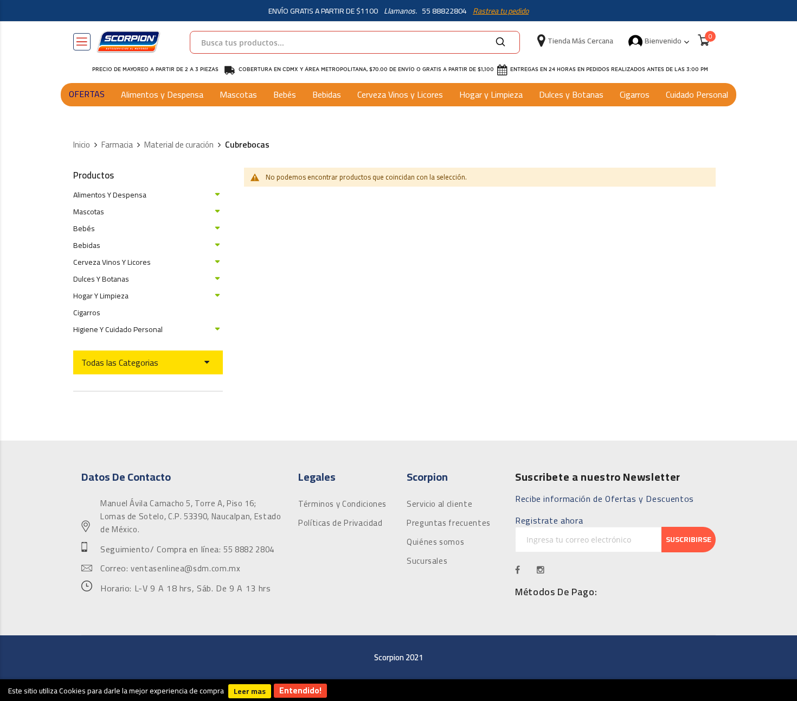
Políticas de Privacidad (340, 523)
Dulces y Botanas (571, 94)
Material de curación (179, 145)
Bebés (284, 94)
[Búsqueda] (500, 42)
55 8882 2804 (248, 549)
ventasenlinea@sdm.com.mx (185, 568)
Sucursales (427, 561)
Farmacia (117, 145)
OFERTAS (87, 94)
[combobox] (354, 42)
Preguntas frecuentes (449, 523)
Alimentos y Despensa (162, 94)
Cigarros (635, 94)
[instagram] (541, 570)
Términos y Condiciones (342, 504)
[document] (398, 690)
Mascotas (238, 94)
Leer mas (250, 691)
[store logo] (128, 42)
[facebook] (517, 570)
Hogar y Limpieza (491, 94)
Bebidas (326, 94)
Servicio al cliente (439, 504)
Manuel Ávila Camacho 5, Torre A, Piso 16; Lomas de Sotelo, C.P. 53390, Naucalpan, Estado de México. (190, 516)
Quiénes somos (435, 542)
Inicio (81, 145)
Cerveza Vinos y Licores (400, 94)
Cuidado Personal (697, 94)
